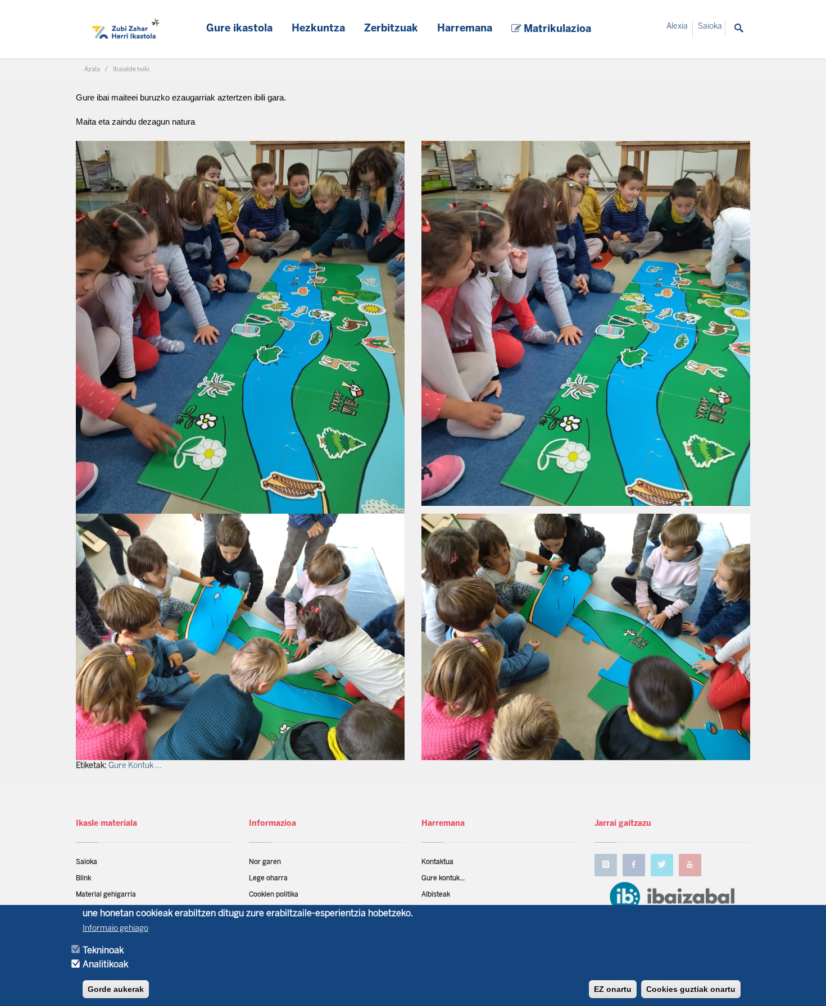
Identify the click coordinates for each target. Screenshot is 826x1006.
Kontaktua (437, 862)
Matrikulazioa (556, 29)
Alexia (677, 26)
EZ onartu (613, 989)
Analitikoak (105, 965)
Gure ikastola (239, 29)
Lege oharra (268, 878)
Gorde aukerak (116, 989)
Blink (83, 878)
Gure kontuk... (443, 878)
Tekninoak (103, 950)
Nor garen (265, 862)
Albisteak (435, 894)
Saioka (710, 26)
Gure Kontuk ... (135, 766)
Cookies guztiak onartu (691, 989)
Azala (92, 69)
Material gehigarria (106, 894)
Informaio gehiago (115, 928)
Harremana (464, 29)
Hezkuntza (318, 29)
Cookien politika (273, 894)
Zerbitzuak (391, 29)
